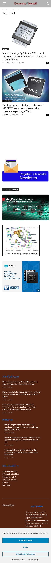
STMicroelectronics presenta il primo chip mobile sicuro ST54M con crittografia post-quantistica (21, 452)
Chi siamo (6, 485)
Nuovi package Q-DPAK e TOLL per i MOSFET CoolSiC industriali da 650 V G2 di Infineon (24, 56)
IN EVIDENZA (7, 101)
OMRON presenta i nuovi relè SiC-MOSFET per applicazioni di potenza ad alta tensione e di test (22, 439)
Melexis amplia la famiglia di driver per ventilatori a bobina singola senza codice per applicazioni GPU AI (21, 394)
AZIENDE (6, 49)
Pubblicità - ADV (9, 477)
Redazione (6, 63)
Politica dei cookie (18, 560)
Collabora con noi (9, 480)
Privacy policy (33, 560)
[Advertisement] (21, 136)
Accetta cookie (25, 540)
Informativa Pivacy (10, 471)
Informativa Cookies (10, 474)
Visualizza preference (25, 554)
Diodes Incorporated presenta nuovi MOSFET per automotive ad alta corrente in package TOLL (22, 108)
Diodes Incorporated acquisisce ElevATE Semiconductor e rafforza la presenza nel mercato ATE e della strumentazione (18, 407)
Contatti (5, 482)
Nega (25, 547)
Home (4, 9)
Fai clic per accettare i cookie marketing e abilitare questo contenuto (25, 207)
